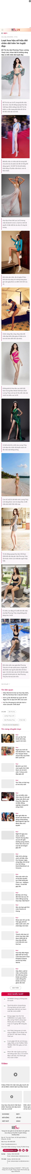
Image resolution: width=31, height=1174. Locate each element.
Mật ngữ (5, 1121)
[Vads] (30, 27)
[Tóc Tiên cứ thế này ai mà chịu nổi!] (7, 783)
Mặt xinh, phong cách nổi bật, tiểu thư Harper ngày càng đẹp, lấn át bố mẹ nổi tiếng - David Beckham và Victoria (22, 862)
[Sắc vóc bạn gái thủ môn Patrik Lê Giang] (7, 908)
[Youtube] (23, 1150)
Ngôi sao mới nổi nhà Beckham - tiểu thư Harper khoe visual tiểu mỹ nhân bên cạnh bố (23, 753)
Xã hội (18, 1117)
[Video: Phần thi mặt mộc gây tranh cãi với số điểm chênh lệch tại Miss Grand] (15, 1074)
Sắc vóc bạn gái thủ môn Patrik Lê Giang (22, 909)
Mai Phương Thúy (9, 720)
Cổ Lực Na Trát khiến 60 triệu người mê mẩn (21, 739)
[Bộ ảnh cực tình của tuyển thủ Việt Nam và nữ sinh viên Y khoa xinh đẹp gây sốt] (7, 767)
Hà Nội (3, 1154)
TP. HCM (3, 1159)
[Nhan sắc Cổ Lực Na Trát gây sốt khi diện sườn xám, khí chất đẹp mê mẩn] (7, 921)
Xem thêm (15, 988)
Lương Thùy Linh (9, 716)
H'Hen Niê (22, 720)
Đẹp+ (5, 33)
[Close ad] (30, 1)
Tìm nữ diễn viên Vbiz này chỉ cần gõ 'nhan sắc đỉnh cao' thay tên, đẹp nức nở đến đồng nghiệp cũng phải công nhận (22, 801)
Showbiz (5, 1114)
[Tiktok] (26, 1150)
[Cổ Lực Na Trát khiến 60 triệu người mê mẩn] (7, 738)
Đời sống (5, 1117)
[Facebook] (20, 1150)
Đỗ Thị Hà (12, 711)
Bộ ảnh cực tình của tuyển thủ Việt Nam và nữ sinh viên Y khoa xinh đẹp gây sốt (22, 770)
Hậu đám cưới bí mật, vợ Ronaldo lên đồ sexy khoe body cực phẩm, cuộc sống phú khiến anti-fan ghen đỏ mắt (21, 977)
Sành (18, 1121)
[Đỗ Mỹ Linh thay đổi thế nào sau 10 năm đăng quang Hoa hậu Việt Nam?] (7, 896)
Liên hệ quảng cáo (10, 1150)
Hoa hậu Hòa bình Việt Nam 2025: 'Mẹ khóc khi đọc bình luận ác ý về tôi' (11, 1107)
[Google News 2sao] (10, 726)
